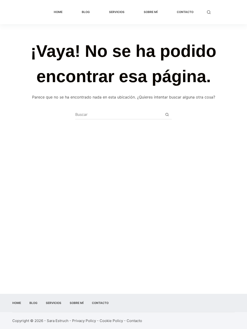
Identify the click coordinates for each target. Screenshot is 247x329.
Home (58, 12)
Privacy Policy (84, 320)
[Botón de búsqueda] (167, 114)
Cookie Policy (111, 320)
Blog (86, 12)
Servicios (116, 12)
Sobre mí (151, 12)
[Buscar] (209, 12)
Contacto (185, 12)
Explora (225, 12)
